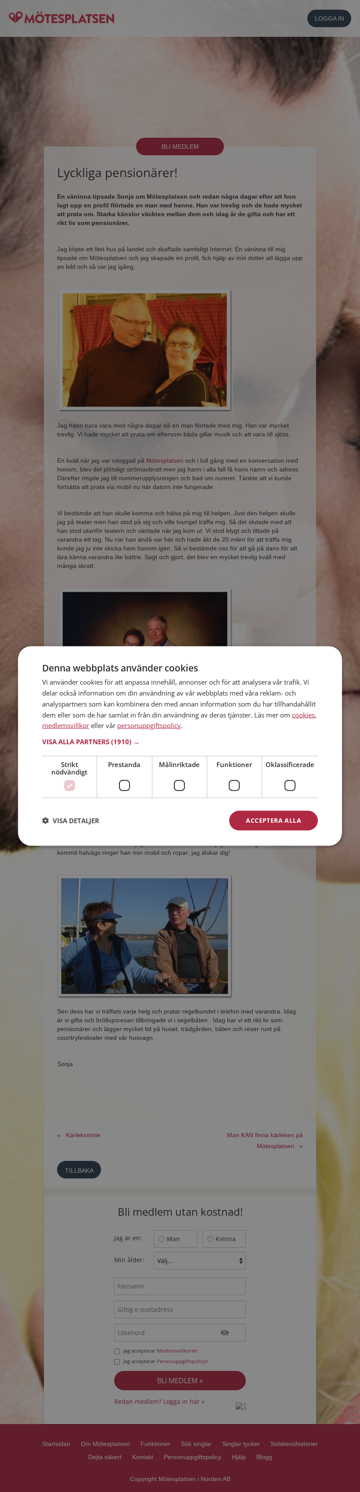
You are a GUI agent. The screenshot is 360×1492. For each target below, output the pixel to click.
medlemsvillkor (65, 725)
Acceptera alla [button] (273, 820)
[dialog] (180, 746)
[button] (180, 742)
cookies (303, 714)
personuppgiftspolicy (149, 725)
